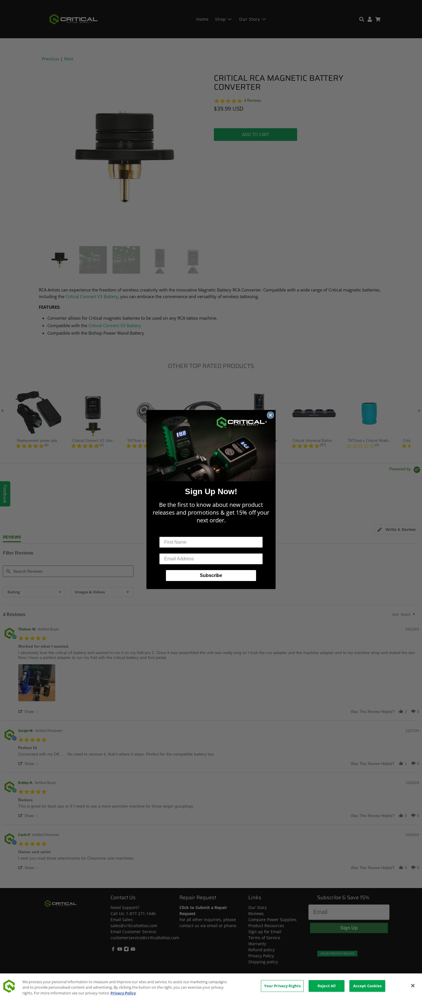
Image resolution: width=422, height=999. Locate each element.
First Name (171, 532)
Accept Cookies (367, 985)
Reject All (327, 985)
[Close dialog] (270, 415)
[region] (211, 986)
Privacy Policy (123, 993)
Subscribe (211, 575)
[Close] (412, 985)
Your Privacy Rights (282, 985)
